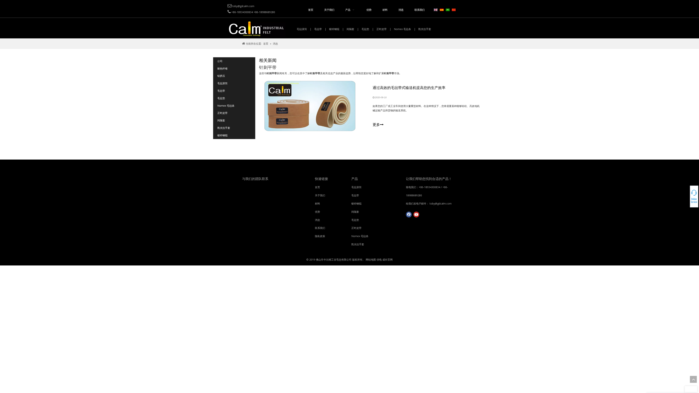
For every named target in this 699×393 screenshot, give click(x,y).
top (693, 379)
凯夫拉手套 (424, 29)
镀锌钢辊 (334, 29)
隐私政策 (320, 236)
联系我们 (320, 228)
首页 (317, 187)
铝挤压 (221, 76)
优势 (317, 211)
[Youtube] (416, 214)
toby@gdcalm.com (686, 196)
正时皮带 (381, 29)
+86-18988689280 (686, 195)
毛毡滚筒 (302, 29)
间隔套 (350, 29)
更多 (376, 125)
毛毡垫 (365, 29)
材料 (317, 203)
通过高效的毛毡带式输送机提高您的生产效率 (409, 87)
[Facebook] (409, 214)
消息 (317, 220)
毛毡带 (318, 29)
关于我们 (320, 195)
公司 (219, 61)
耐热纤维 (222, 68)
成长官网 (387, 259)
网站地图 (371, 259)
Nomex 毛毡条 (402, 29)
